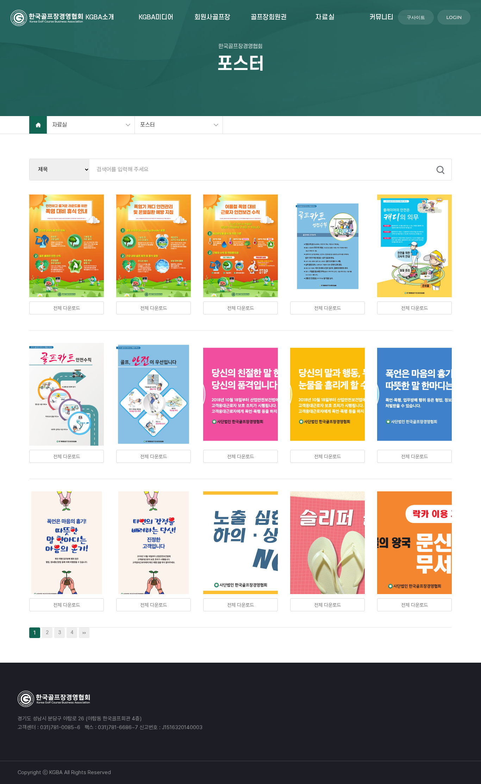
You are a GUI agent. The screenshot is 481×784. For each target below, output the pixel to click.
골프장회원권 (269, 17)
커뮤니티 (381, 17)
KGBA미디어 (156, 17)
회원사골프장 (212, 17)
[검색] (440, 170)
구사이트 (416, 17)
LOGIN (454, 17)
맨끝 (84, 632)
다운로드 (66, 308)
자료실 (325, 17)
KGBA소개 (100, 17)
